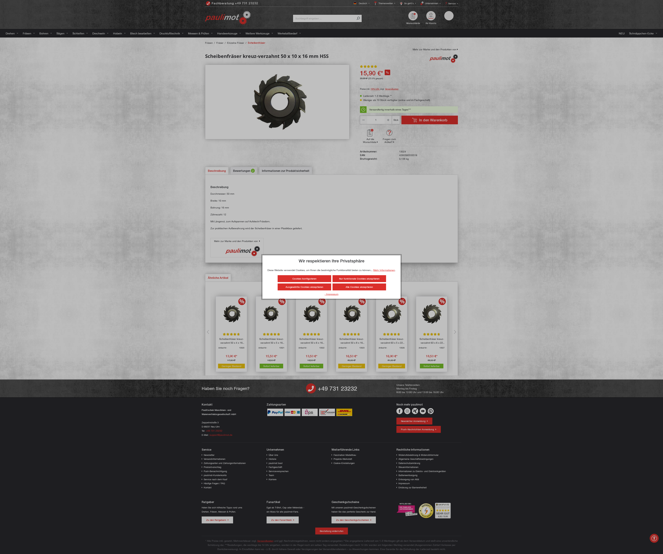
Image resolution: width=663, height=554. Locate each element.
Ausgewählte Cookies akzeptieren (304, 287)
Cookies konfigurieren (304, 278)
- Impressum (331, 294)
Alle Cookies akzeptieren (359, 287)
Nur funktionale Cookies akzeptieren (359, 278)
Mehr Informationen (384, 270)
